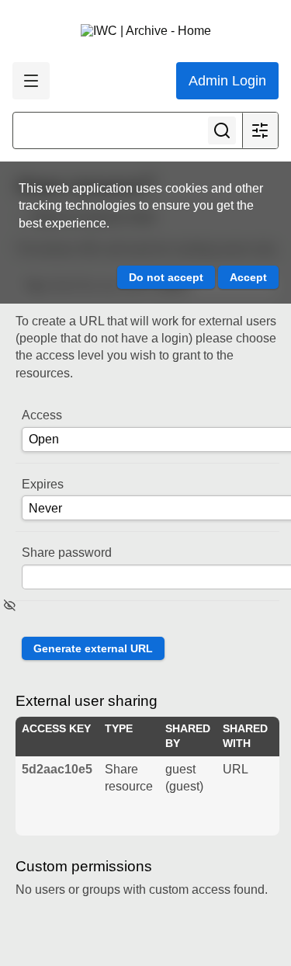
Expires (43, 484)
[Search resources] (222, 130)
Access (42, 415)
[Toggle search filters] (260, 130)
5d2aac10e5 (57, 769)
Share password (67, 552)
